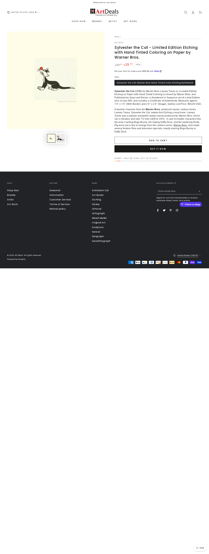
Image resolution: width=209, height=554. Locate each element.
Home (116, 37)
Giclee (96, 204)
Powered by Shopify (16, 259)
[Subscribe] (200, 191)
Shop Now (13, 190)
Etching (96, 199)
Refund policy (57, 208)
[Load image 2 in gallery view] (60, 138)
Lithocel (96, 208)
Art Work (12, 204)
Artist (10, 199)
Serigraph (98, 236)
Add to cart (158, 140)
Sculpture (98, 227)
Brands (11, 195)
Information (56, 195)
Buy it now (158, 148)
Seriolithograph (101, 241)
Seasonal (54, 190)
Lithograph (98, 213)
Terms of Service (59, 204)
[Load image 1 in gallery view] (51, 138)
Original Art (99, 222)
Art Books (98, 195)
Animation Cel (100, 190)
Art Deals (119, 43)
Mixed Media (99, 218)
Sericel (96, 231)
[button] (185, 12)
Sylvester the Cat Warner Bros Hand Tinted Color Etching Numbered (155, 82)
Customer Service (60, 199)
